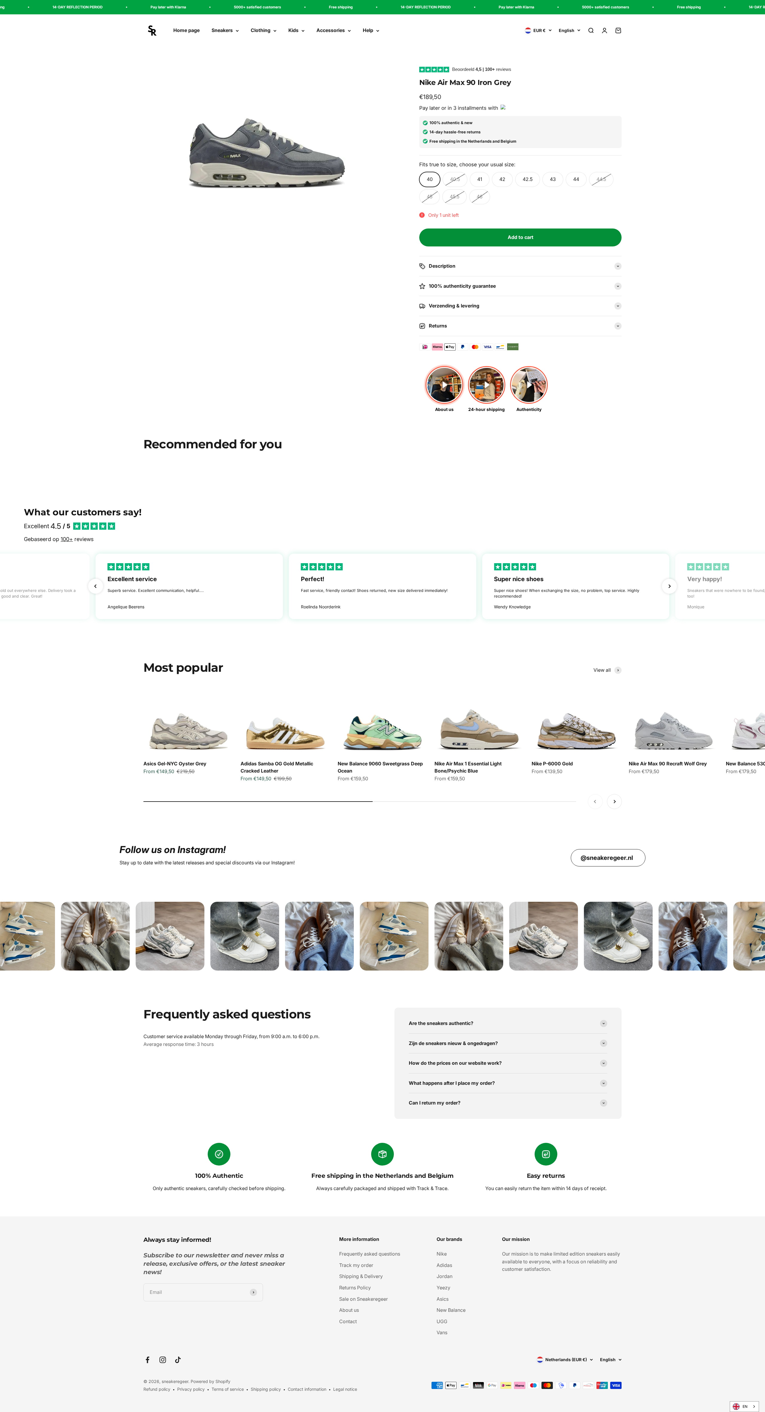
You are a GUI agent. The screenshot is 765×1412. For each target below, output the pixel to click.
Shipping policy (266, 1389)
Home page (186, 30)
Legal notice (345, 1389)
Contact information (307, 1389)
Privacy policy (191, 1389)
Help (368, 30)
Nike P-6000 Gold (552, 764)
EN (745, 1406)
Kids (293, 30)
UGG (442, 1321)
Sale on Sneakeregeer (363, 1299)
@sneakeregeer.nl (607, 857)
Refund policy (156, 1389)
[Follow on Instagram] (163, 1360)
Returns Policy (355, 1288)
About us (349, 1310)
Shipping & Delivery (361, 1276)
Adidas (444, 1265)
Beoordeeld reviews (481, 69)
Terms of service (228, 1389)
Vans (442, 1332)
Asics (443, 1299)
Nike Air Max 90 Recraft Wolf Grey (668, 764)
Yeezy (443, 1288)
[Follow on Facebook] (147, 1360)
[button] (95, 586)
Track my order (356, 1265)
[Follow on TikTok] (178, 1360)
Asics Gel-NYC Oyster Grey (174, 764)
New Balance (451, 1310)
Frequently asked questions (369, 1254)
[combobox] (744, 1406)
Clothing (260, 30)
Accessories (330, 30)
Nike (442, 1254)
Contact (348, 1321)
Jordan (444, 1276)
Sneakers (222, 30)
